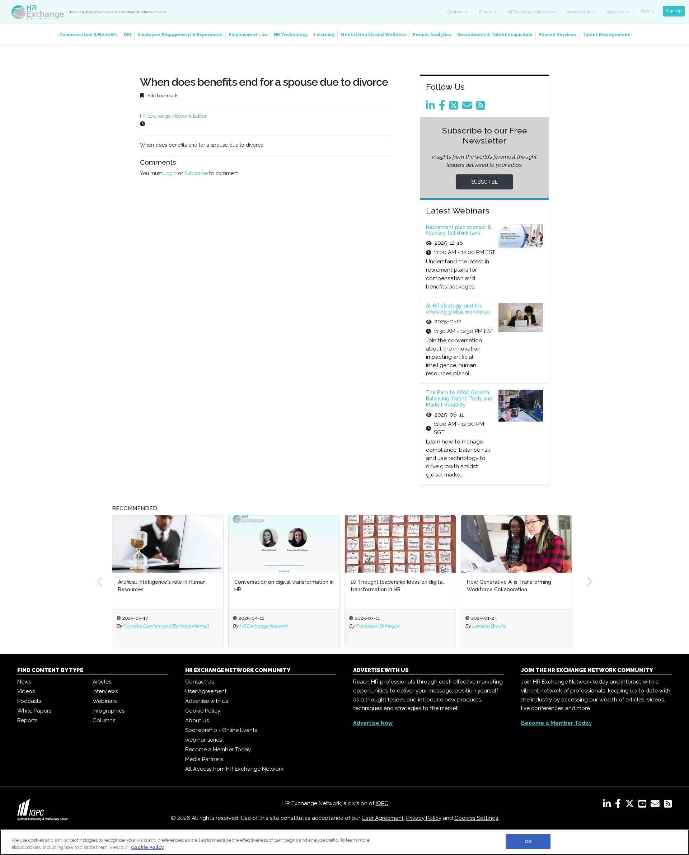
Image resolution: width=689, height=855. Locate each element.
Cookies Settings (476, 818)
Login (170, 173)
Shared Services (557, 34)
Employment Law (248, 34)
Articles (102, 681)
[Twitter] (455, 107)
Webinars (105, 701)
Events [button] (486, 11)
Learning (324, 34)
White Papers (34, 711)
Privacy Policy (423, 818)
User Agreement (205, 691)
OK (528, 841)
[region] (344, 842)
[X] (631, 805)
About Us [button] (615, 11)
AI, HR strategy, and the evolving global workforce (458, 309)
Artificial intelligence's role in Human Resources (139, 585)
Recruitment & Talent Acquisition (495, 34)
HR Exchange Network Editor (173, 116)
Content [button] (455, 11)
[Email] (468, 107)
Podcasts (29, 701)
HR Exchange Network (241, 626)
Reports (27, 720)
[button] (99, 581)
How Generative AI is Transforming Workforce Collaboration (486, 585)
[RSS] (668, 805)
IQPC (382, 803)
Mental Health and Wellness (374, 34)
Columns (104, 720)
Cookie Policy (202, 711)
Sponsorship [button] (579, 11)
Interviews (105, 691)
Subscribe (196, 173)
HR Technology (291, 34)
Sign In (647, 10)
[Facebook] (443, 107)
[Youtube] (643, 805)
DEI (127, 34)
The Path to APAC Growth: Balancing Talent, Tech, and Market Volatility (459, 399)
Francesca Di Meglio (355, 626)
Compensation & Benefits (88, 34)
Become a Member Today (218, 749)
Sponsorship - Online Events (221, 730)
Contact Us (199, 681)
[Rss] (482, 107)
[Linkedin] (431, 107)
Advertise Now (373, 723)
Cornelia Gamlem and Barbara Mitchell (144, 626)
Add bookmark (162, 95)
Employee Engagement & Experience (179, 34)
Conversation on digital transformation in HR (261, 585)
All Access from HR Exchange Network (234, 769)
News (24, 681)
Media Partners (204, 759)
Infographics (109, 711)
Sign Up (673, 10)
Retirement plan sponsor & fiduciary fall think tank (458, 230)
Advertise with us (206, 701)
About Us (197, 720)
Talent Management (606, 34)
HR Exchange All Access (531, 11)
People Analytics (432, 34)
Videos (26, 691)
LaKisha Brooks (467, 626)
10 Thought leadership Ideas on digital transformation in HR (374, 585)
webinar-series (203, 740)
